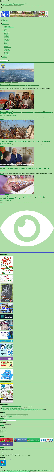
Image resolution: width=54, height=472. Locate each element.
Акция (1, 109)
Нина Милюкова (6, 52)
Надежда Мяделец (6, 49)
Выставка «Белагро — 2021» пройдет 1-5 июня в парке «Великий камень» (17, 414)
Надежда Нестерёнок (7, 50)
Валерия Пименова (6, 35)
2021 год (5, 30)
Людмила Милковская (7, 45)
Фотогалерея (4, 28)
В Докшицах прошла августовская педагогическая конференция (11, 406)
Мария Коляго (6, 46)
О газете (3, 19)
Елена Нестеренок (6, 40)
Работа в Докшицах (10, 416)
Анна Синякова (6, 33)
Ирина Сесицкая (6, 44)
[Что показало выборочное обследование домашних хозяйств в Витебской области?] (17, 138)
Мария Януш (5, 48)
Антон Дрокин (6, 34)
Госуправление (2, 194)
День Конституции (14, 115)
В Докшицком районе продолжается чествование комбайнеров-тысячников (13, 4)
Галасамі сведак (4, 57)
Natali (5, 115)
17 (0, 432)
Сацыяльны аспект (4, 58)
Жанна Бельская (6, 41)
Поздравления (7, 194)
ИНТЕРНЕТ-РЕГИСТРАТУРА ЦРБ (9, 27)
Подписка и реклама (5, 20)
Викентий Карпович (7, 36)
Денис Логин (6, 38)
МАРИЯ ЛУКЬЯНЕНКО (7, 47)
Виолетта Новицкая (6, 37)
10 (0, 431)
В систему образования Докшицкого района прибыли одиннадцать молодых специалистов (15, 3)
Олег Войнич (6, 53)
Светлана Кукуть (6, 55)
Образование (4, 109)
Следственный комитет (8, 82)
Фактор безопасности (15, 82)
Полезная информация (5, 24)
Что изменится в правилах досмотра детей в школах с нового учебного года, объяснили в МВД (15, 410)
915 (4, 115)
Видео (3, 23)
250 (4, 143)
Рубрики (1, 420)
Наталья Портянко (6, 51)
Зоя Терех (5, 42)
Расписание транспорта (7, 26)
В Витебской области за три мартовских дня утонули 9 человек (19, 85)
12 (2, 431)
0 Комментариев (8, 115)
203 (4, 171)
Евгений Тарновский (7, 39)
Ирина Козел (5, 43)
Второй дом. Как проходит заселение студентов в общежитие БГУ (11, 5)
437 (4, 200)
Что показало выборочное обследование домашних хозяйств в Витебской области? (25, 141)
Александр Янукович (7, 32)
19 (2, 432)
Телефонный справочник (7, 25)
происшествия (2, 82)
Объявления (4, 22)
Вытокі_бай (5, 29)
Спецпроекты (4, 56)
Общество (7, 109)
